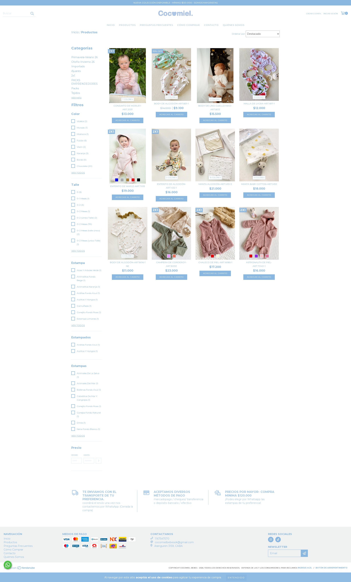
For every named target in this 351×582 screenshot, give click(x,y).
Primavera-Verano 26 (84, 57)
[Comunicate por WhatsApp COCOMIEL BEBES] (8, 565)
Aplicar (98, 460)
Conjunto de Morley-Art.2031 (127, 107)
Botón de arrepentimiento (331, 568)
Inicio (111, 25)
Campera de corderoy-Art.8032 (171, 264)
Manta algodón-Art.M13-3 (215, 184)
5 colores (127, 256)
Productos (127, 25)
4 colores (259, 177)
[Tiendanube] (20, 569)
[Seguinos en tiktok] (278, 539)
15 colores (215, 177)
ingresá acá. (305, 568)
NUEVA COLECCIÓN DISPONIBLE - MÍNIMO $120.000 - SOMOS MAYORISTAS (175, 2)
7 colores (127, 99)
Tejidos (75, 93)
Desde (74, 455)
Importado (78, 66)
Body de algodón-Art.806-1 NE (127, 264)
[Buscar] (32, 13)
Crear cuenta (313, 13)
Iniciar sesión (330, 13)
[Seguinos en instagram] (270, 539)
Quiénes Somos (233, 25)
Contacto (211, 25)
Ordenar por (238, 33)
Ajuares (76, 71)
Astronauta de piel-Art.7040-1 (259, 264)
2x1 (73, 75)
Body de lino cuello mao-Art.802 (215, 107)
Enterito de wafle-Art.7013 (127, 186)
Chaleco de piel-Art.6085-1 (215, 262)
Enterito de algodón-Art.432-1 (171, 186)
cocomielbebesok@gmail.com (174, 542)
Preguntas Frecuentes (156, 25)
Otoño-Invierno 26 (83, 62)
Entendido (236, 577)
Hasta (87, 455)
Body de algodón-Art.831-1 (171, 103)
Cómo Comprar (188, 25)
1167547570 (162, 538)
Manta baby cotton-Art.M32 (259, 184)
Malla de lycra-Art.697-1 (259, 103)
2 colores (171, 97)
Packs (75, 88)
